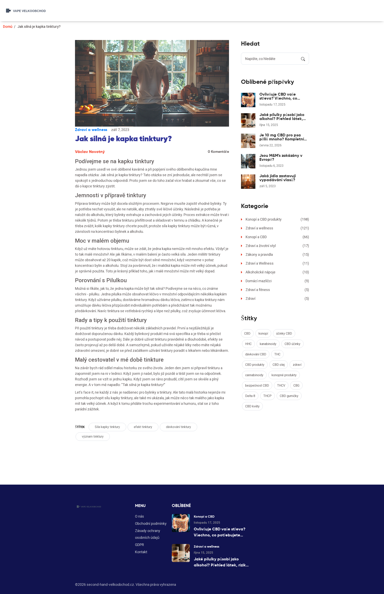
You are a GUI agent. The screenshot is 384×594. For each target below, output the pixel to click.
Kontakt (141, 552)
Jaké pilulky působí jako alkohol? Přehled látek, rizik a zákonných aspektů (283, 117)
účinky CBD (284, 333)
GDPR (139, 545)
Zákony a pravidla (277, 254)
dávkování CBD (255, 354)
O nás (139, 516)
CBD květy (252, 406)
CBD (247, 333)
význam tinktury (93, 436)
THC (277, 354)
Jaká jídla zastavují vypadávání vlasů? (277, 178)
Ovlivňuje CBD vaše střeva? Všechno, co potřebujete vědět (278, 96)
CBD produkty (254, 365)
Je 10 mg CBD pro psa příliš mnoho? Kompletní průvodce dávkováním (281, 137)
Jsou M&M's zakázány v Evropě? (280, 157)
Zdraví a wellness (91, 129)
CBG (296, 385)
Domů (7, 26)
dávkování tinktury (178, 427)
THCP (267, 396)
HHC (248, 344)
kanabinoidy (268, 344)
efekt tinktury (143, 427)
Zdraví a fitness (277, 290)
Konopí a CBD (277, 237)
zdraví (297, 365)
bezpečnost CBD (257, 385)
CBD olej (279, 365)
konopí (263, 333)
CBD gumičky (289, 396)
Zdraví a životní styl (277, 246)
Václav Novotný (90, 151)
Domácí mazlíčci (277, 281)
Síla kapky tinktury (107, 427)
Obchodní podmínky (151, 523)
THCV (281, 385)
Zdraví (277, 298)
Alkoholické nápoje (277, 272)
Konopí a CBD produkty (277, 219)
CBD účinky (292, 344)
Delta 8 (250, 396)
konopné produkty (284, 375)
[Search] (303, 59)
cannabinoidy (254, 375)
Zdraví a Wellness (277, 263)
